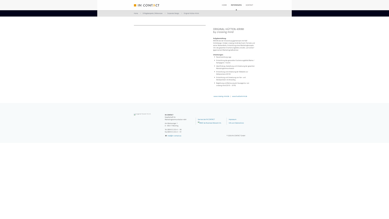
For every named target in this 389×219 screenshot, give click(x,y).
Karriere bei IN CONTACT (206, 119)
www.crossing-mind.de (221, 96)
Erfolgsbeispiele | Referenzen (153, 13)
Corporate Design (173, 13)
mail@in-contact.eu (174, 135)
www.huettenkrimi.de (239, 96)
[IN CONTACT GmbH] (146, 5)
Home (136, 13)
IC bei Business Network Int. (211, 123)
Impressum (232, 119)
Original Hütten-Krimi (191, 13)
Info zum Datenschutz (236, 123)
